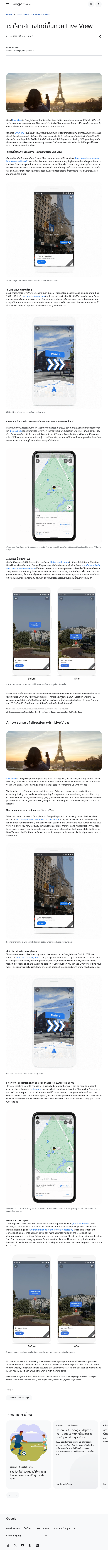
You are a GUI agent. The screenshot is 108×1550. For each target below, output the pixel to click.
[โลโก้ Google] (11, 1519)
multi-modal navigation (27, 957)
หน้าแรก (9, 14)
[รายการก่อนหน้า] (9, 1495)
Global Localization (59, 562)
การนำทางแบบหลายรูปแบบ (33, 296)
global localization (81, 1223)
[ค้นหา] (91, 4)
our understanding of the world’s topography (50, 1229)
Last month (35, 1089)
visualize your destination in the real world (37, 819)
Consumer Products (41, 14)
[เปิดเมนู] (7, 4)
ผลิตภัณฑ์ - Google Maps (19, 1397)
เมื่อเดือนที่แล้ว (15, 431)
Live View (17, 120)
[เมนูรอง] (98, 4)
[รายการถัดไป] (16, 1495)
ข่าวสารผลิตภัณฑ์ (23, 14)
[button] (100, 36)
